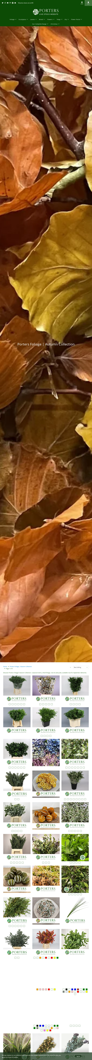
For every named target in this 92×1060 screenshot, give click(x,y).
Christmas (54, 24)
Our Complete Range (39, 24)
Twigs (59, 19)
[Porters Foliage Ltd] (46, 11)
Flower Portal (75, 19)
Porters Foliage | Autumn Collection (21, 666)
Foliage (12, 19)
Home (5, 666)
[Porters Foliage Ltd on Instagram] (13, 3)
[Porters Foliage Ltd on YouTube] (8, 3)
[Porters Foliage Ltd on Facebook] (5, 3)
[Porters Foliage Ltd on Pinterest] (10, 3)
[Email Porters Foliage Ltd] (15, 3)
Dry (66, 19)
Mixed (41, 19)
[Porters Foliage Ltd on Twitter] (3, 3)
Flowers (50, 19)
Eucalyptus (22, 19)
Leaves (32, 19)
